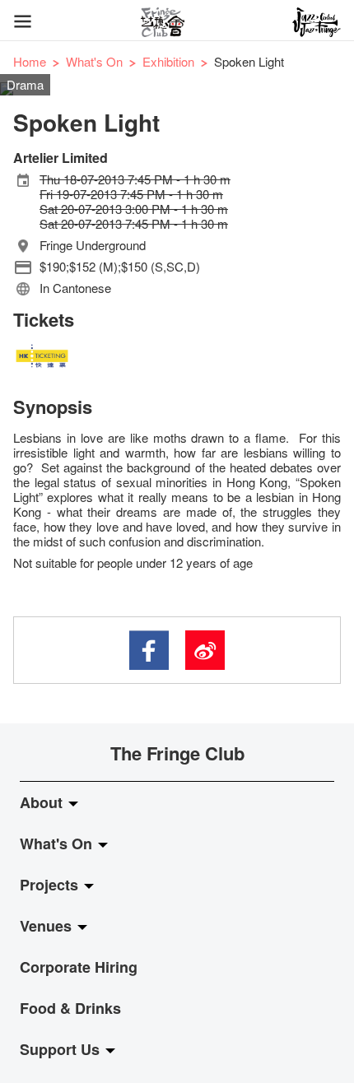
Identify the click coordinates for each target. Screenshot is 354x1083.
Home (29, 61)
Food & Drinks (70, 1008)
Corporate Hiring (78, 967)
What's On (94, 61)
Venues (48, 926)
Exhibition (168, 61)
